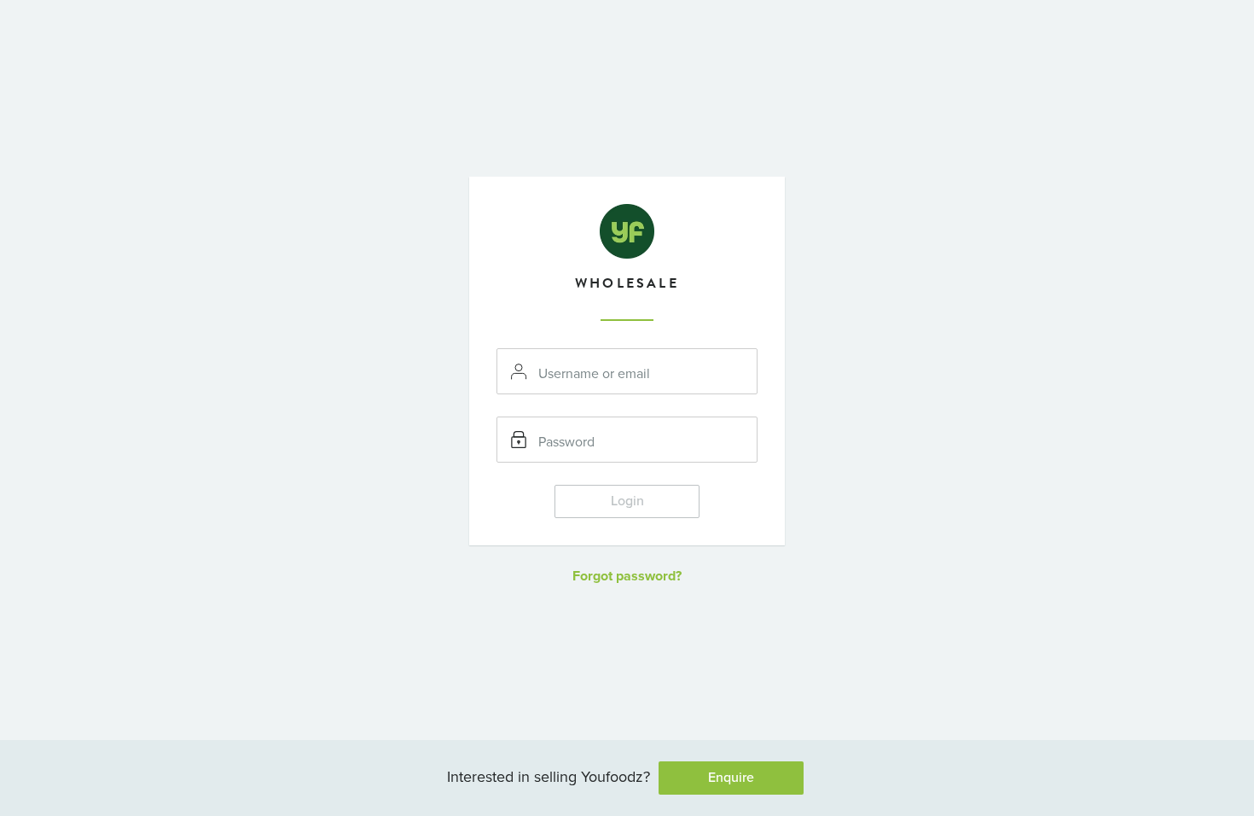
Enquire (731, 777)
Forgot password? (627, 576)
